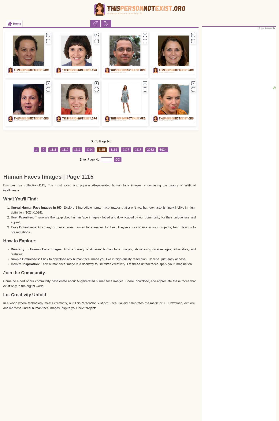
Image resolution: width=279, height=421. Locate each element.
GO (117, 159)
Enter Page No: (90, 159)
